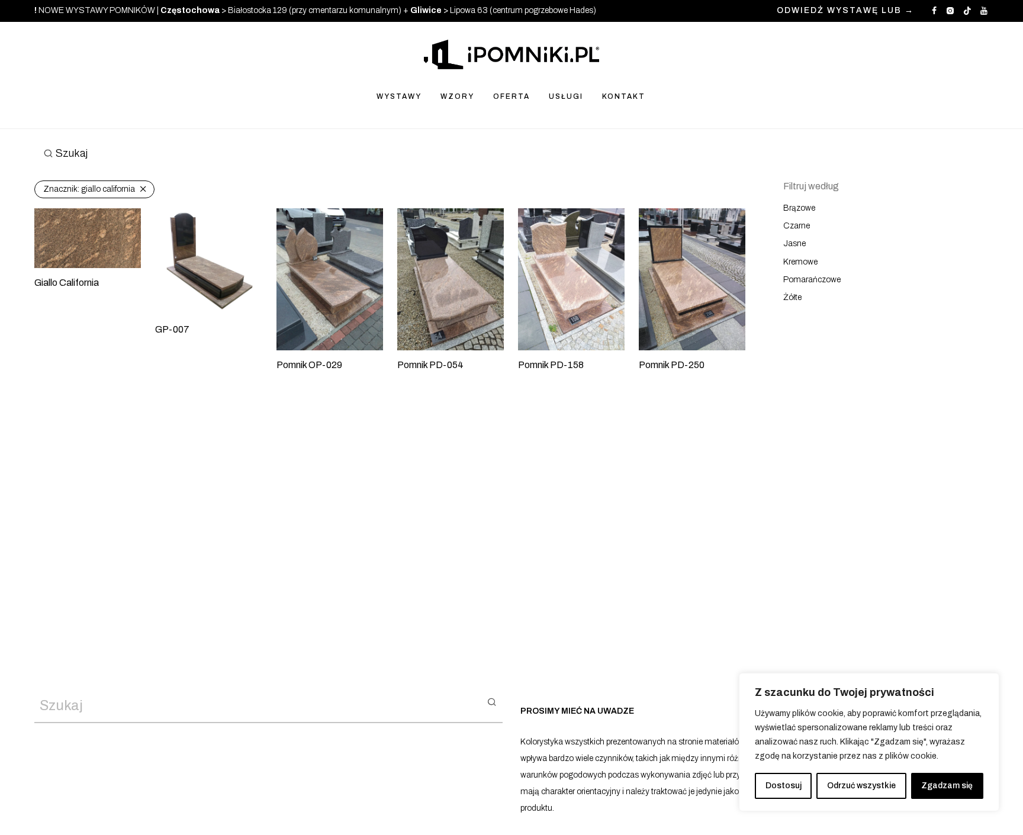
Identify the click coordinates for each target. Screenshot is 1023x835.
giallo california (89, 189)
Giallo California (66, 283)
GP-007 (172, 329)
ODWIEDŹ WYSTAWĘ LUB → (845, 11)
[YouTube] (984, 10)
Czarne (796, 225)
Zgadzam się (947, 785)
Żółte (792, 297)
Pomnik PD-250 (671, 365)
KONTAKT (623, 96)
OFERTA (511, 96)
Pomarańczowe (812, 279)
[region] (869, 742)
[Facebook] (934, 10)
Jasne (794, 243)
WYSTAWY (399, 96)
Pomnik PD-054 (430, 365)
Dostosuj (783, 785)
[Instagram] (949, 10)
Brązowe (799, 208)
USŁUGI (566, 96)
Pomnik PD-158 (551, 365)
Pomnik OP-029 (309, 365)
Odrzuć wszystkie (861, 785)
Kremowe (800, 261)
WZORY (457, 96)
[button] (491, 701)
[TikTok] (967, 10)
